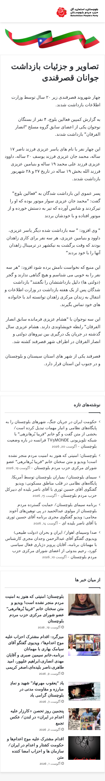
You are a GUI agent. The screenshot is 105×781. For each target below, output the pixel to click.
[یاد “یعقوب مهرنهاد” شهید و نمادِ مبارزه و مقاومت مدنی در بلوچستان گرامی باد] (84, 691)
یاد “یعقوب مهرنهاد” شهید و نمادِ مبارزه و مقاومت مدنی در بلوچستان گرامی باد (37, 689)
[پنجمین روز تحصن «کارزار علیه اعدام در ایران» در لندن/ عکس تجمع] (84, 719)
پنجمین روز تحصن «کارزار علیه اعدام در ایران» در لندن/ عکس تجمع (37, 717)
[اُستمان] (77, 11)
